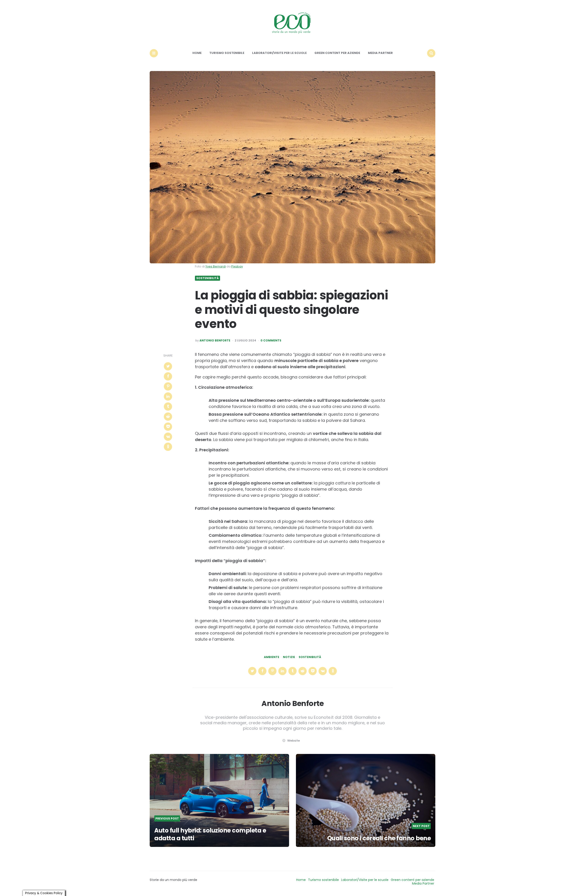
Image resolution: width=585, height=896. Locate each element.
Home (197, 53)
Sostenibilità (207, 278)
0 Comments (271, 340)
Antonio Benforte (214, 340)
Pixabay (237, 266)
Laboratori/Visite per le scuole (279, 53)
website (293, 740)
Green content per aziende (337, 53)
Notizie (289, 657)
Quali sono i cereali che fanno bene (379, 838)
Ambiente (271, 657)
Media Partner (380, 53)
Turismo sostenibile (226, 53)
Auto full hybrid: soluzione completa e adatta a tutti (210, 834)
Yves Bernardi (215, 266)
